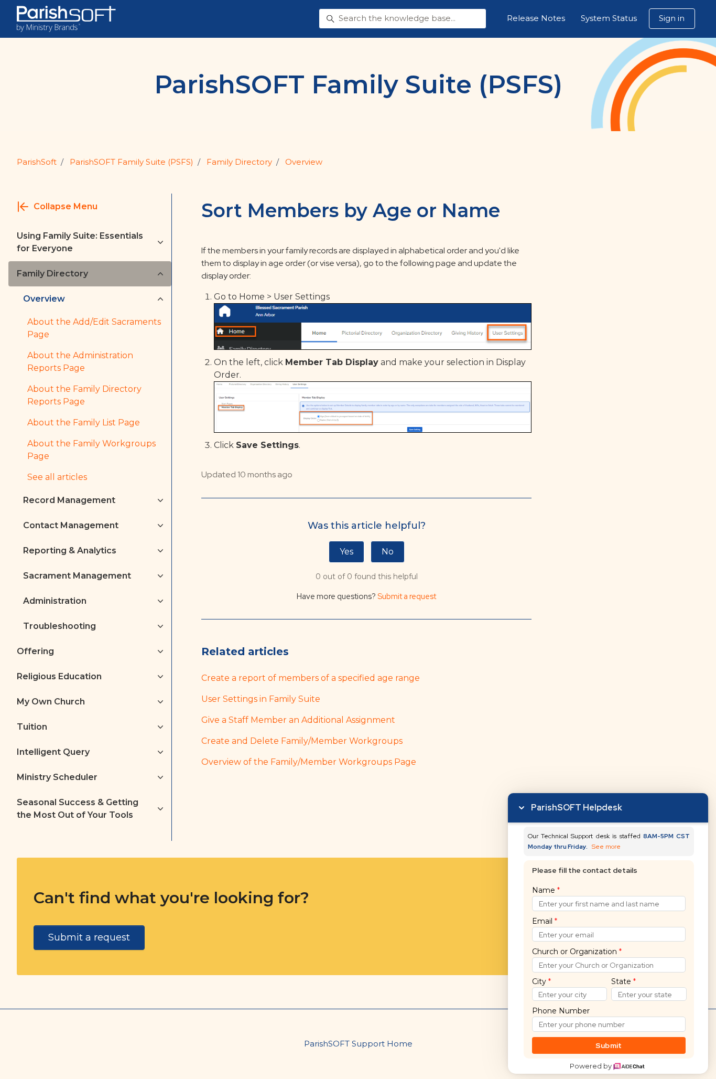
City (541, 981)
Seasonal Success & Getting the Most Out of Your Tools (77, 808)
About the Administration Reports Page (80, 361)
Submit (608, 1045)
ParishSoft (37, 162)
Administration (54, 601)
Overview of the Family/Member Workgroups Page (308, 762)
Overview (303, 162)
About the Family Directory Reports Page (84, 395)
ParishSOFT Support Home (358, 1044)
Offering (35, 651)
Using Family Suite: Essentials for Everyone (80, 242)
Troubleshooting (59, 626)
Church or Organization (577, 951)
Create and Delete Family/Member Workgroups (302, 741)
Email (544, 921)
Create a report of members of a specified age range (310, 678)
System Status (609, 18)
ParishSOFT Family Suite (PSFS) (131, 162)
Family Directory (239, 162)
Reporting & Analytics (69, 550)
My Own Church (51, 702)
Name (546, 890)
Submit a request (406, 596)
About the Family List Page (83, 423)
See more (606, 847)
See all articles (57, 477)
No (388, 552)
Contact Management (70, 525)
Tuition (32, 727)
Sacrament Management (77, 576)
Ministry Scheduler (57, 777)
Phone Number (561, 1011)
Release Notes (536, 18)
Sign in (672, 18)
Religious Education (59, 676)
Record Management (69, 500)
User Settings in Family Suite (260, 699)
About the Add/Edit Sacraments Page (94, 328)
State (623, 981)
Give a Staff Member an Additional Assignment (298, 720)
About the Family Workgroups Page (91, 450)
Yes (346, 552)
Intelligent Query (53, 752)
